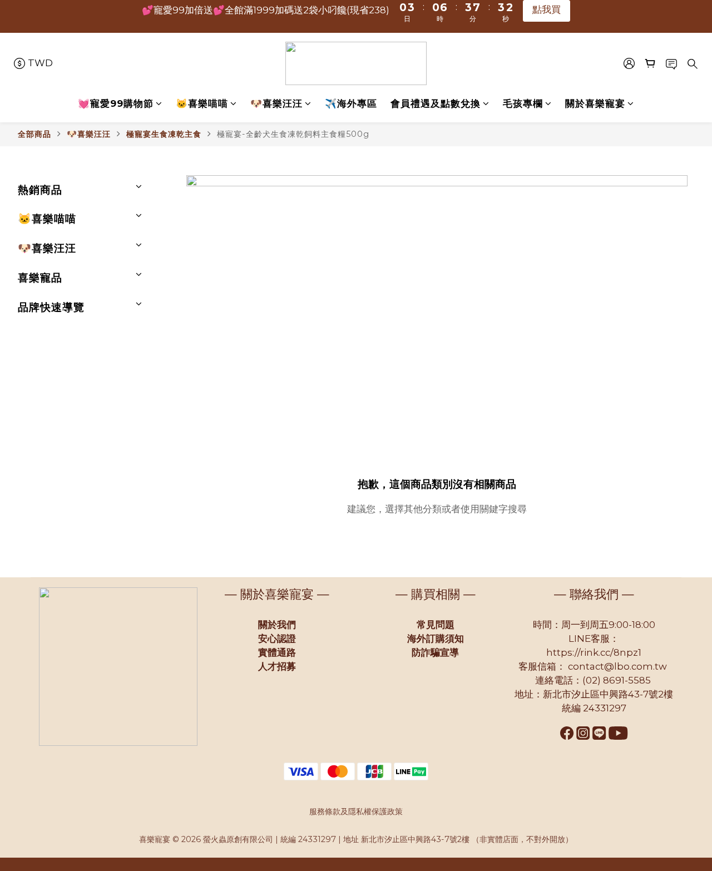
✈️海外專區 (351, 103)
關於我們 (277, 624)
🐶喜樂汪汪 (276, 103)
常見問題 (435, 624)
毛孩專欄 (523, 103)
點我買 (552, 15)
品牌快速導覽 (51, 307)
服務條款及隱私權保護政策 (356, 811)
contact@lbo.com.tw (617, 666)
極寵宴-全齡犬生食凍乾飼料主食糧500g (293, 134)
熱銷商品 (40, 189)
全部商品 (34, 134)
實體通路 (277, 652)
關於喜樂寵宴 (595, 103)
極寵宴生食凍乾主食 (163, 134)
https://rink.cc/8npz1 (593, 652)
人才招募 (277, 666)
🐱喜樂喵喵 (202, 103)
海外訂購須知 (435, 638)
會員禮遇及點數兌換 (435, 103)
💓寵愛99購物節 (116, 103)
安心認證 (277, 638)
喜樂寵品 (40, 277)
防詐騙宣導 (435, 652)
